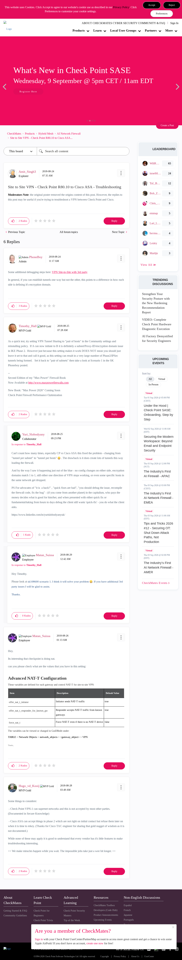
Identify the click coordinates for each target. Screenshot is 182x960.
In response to (26, 444)
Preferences (161, 13)
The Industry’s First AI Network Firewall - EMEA (158, 498)
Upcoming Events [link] (103, 919)
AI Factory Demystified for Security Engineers (157, 338)
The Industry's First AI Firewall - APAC (157, 474)
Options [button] (125, 135)
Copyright (104, 956)
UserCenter (149, 956)
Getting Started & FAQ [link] (15, 910)
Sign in (39, 939)
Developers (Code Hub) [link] (105, 910)
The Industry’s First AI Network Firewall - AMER (158, 567)
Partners (151, 30)
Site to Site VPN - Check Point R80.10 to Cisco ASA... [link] (41, 137)
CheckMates (14, 133)
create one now (94, 943)
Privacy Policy (121, 7)
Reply (114, 221)
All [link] (150, 379)
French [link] (127, 910)
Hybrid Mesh (45, 133)
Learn (97, 30)
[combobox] (83, 151)
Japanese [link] (128, 915)
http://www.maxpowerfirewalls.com (48, 382)
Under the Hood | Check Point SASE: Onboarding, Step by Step (158, 412)
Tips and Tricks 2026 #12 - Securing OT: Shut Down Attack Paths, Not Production (158, 533)
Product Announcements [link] (106, 915)
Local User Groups (123, 30)
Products (79, 30)
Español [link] (128, 905)
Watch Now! (27, 92)
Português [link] (129, 919)
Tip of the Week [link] (72, 920)
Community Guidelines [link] (15, 915)
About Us (135, 956)
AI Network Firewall (69, 133)
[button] (152, 5)
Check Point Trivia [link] (43, 920)
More (169, 30)
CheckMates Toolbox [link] (104, 905)
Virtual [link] (161, 379)
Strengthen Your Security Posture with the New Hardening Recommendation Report (156, 303)
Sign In (174, 23)
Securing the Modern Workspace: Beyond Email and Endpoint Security (158, 443)
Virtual (149, 393)
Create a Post (167, 125)
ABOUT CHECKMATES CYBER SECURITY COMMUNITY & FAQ (123, 23)
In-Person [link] (153, 384)
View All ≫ (148, 264)
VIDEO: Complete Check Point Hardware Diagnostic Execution (156, 324)
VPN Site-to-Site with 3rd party (69, 272)
